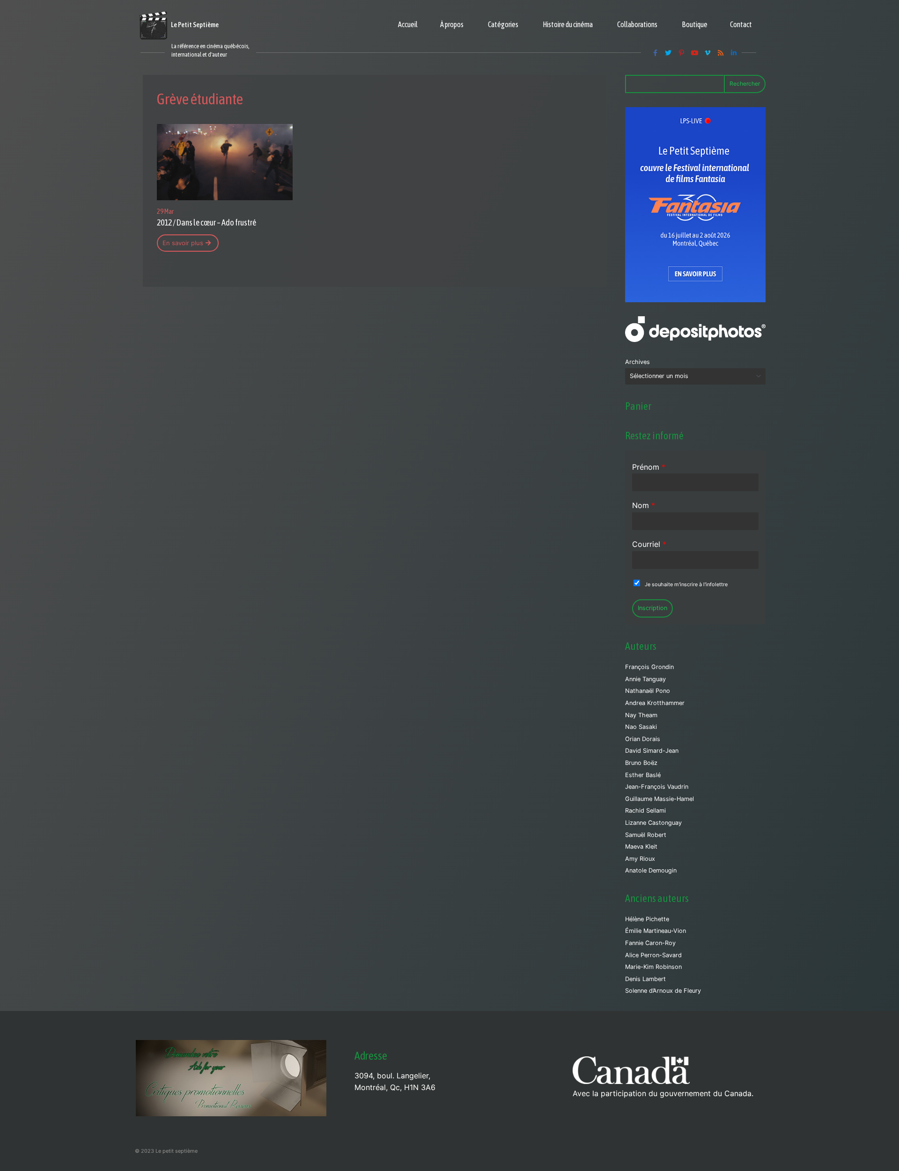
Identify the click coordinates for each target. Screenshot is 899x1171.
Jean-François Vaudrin (656, 786)
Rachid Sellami (645, 810)
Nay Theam (641, 715)
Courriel (649, 544)
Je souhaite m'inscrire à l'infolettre (686, 584)
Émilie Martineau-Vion (655, 930)
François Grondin (649, 666)
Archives (637, 361)
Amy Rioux (640, 858)
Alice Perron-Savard (653, 955)
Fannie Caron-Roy (650, 942)
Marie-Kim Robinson (653, 966)
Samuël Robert (645, 834)
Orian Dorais (642, 738)
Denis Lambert (645, 978)
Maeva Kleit (641, 846)
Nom (643, 505)
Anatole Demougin (651, 870)
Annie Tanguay (645, 679)
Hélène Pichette (647, 919)
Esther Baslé (643, 774)
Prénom (648, 467)
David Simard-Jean (651, 750)
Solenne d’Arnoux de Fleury (663, 990)
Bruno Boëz (641, 762)
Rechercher (745, 83)
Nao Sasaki (641, 726)
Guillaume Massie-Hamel (659, 798)
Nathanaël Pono (647, 690)
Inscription (652, 607)
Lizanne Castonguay (653, 822)
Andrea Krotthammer (655, 702)
